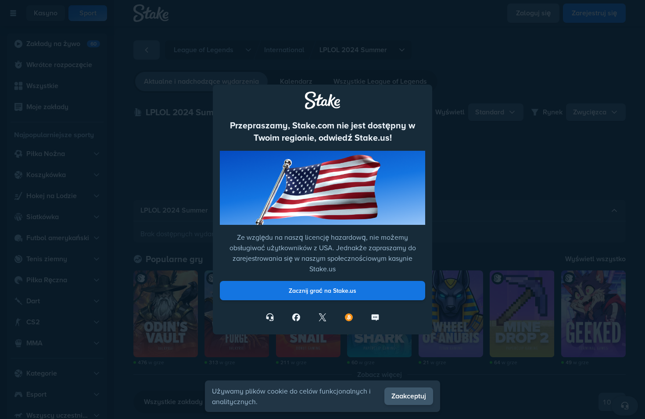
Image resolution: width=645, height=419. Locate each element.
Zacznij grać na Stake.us (322, 290)
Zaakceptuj (408, 396)
